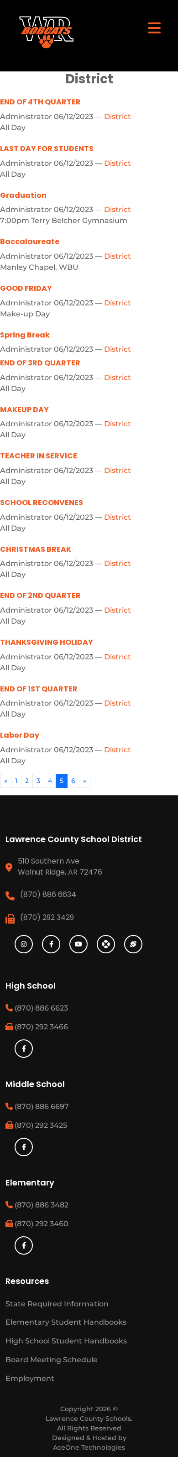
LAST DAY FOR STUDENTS (47, 148)
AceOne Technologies (89, 1447)
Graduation (23, 195)
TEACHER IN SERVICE (38, 456)
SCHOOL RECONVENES (41, 502)
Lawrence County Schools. (89, 1418)
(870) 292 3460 (40, 1223)
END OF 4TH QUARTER (40, 102)
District (117, 116)
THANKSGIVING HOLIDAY (46, 642)
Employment (29, 1378)
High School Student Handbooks (66, 1341)
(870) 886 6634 (48, 894)
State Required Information (57, 1303)
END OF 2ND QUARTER (40, 595)
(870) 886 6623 (40, 1008)
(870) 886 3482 (40, 1205)
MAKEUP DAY (24, 409)
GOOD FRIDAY (26, 288)
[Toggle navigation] (154, 27)
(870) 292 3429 (47, 917)
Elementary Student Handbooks (65, 1322)
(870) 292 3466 (40, 1026)
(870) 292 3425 (40, 1125)
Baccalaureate (29, 241)
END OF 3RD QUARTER (40, 363)
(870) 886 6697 (41, 1106)
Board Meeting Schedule (51, 1359)
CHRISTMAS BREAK (35, 549)
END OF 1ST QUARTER (39, 689)
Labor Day (19, 735)
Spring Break (25, 335)
